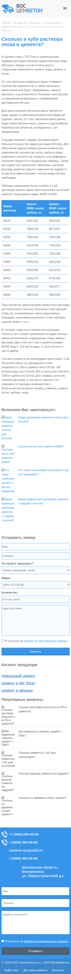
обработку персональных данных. (46, 641)
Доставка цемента (35, 970)
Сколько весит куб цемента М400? (41, 446)
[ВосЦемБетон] (22, 12)
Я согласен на (36, 641)
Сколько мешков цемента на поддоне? (44, 773)
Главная (6, 22)
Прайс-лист (11, 970)
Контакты (58, 970)
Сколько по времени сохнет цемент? (42, 797)
